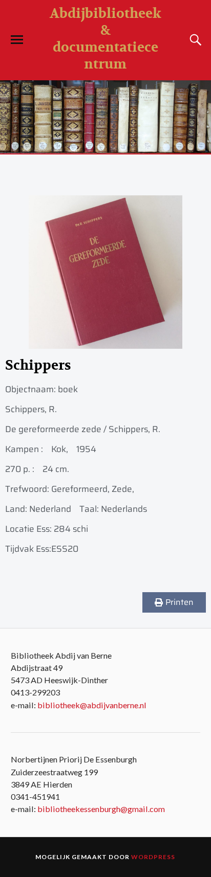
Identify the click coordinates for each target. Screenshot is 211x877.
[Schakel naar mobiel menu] (17, 40)
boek (68, 389)
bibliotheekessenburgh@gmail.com (101, 809)
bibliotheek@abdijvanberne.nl (91, 705)
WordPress (153, 857)
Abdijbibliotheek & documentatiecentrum (105, 39)
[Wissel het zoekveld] (194, 40)
